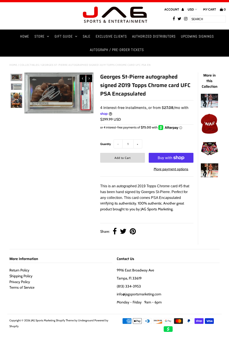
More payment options (171, 169)
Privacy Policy (19, 282)
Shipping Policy (20, 276)
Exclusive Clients (111, 36)
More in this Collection (209, 81)
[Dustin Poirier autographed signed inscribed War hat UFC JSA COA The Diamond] (209, 132)
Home (24, 36)
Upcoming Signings (197, 36)
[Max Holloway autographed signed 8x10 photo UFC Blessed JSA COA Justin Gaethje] (209, 106)
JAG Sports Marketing (43, 320)
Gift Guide (64, 36)
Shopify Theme (65, 320)
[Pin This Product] (133, 232)
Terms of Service (21, 287)
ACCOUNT (172, 9)
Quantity (105, 144)
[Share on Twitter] (123, 232)
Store (39, 36)
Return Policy (19, 270)
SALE (86, 36)
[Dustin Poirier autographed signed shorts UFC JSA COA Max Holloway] (209, 156)
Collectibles (29, 64)
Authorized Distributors (154, 36)
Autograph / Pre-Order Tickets (117, 49)
